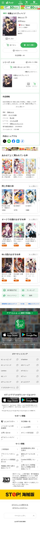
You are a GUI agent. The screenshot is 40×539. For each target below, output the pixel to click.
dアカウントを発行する (20, 505)
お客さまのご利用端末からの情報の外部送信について (28, 467)
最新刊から (34, 71)
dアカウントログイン (7, 438)
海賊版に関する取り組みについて (8, 467)
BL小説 (12, 118)
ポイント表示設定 (27, 433)
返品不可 (20, 33)
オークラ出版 (13, 115)
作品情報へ (19, 55)
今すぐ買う (30, 45)
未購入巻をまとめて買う (21, 67)
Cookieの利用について (28, 460)
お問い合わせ (5, 433)
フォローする (26, 17)
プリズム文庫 (14, 121)
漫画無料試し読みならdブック (9, 303)
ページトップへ (20, 516)
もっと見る (32, 186)
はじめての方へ (9, 421)
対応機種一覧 (25, 421)
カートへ (13, 45)
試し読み (11, 38)
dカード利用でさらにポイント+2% (26, 31)
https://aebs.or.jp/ (19, 486)
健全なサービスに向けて (28, 455)
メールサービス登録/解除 (7, 427)
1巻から (27, 71)
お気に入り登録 (32, 62)
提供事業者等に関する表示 (28, 449)
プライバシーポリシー (8, 455)
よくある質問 (25, 427)
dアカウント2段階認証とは (8, 460)
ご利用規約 (5, 449)
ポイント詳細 (23, 27)
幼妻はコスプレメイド (21, 75)
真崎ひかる (21, 17)
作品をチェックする (21, 50)
